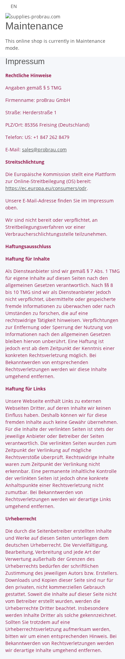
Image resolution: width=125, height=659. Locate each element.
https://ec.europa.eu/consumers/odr (46, 188)
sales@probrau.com (44, 149)
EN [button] (14, 6)
